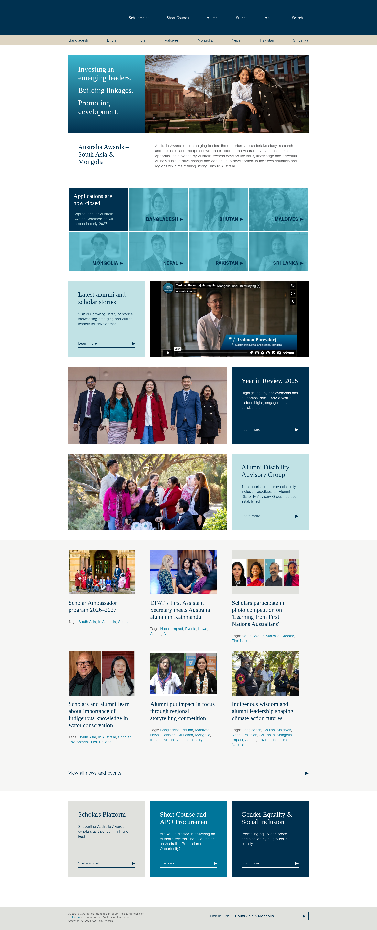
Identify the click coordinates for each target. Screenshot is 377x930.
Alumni (213, 18)
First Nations (242, 640)
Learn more (87, 343)
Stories (241, 18)
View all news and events (94, 773)
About (270, 18)
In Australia (107, 621)
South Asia (87, 621)
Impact (177, 628)
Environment (79, 741)
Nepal (236, 40)
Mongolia (205, 40)
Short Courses (178, 18)
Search (297, 18)
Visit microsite (89, 863)
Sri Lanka (300, 40)
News (202, 628)
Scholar (124, 621)
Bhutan (112, 40)
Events (190, 628)
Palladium (74, 917)
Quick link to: (218, 916)
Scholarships (139, 18)
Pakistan (267, 40)
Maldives (171, 40)
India (141, 40)
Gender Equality (190, 739)
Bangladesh (78, 40)
